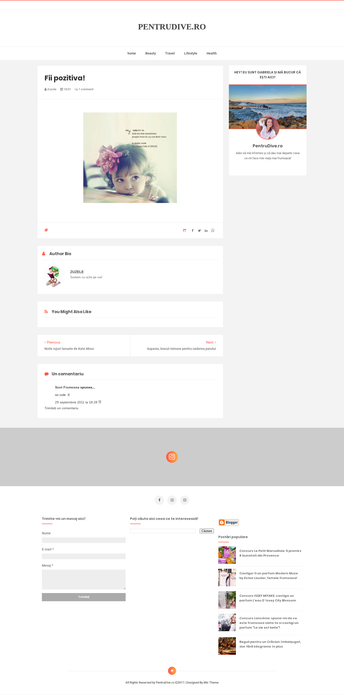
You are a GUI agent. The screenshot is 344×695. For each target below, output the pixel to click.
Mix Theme (211, 682)
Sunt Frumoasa (67, 387)
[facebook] (159, 500)
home (132, 53)
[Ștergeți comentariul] (99, 402)
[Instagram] (254, 165)
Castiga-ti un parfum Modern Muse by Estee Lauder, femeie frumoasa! (268, 575)
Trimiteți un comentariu (61, 408)
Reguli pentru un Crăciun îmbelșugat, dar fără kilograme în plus (270, 644)
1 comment (85, 89)
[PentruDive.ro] (274, 165)
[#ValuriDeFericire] (268, 165)
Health (212, 53)
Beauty (150, 53)
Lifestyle (190, 53)
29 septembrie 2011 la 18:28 (76, 402)
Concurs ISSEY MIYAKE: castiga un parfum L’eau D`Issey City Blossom (267, 598)
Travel (170, 53)
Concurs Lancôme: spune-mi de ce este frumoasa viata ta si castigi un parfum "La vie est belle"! (269, 623)
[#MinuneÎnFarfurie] (261, 165)
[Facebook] (281, 165)
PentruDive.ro (172, 26)
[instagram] (172, 500)
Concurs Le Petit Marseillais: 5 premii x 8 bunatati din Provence (270, 553)
